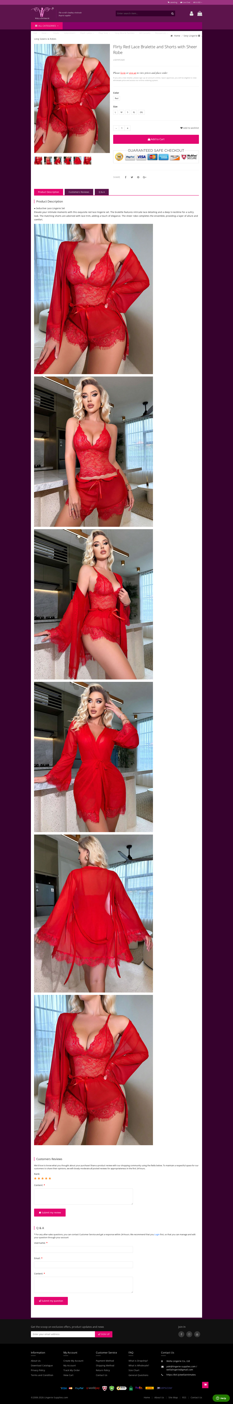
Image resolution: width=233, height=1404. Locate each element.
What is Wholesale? (139, 1365)
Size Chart (134, 1370)
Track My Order (71, 1370)
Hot (35, 32)
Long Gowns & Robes (45, 38)
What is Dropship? (138, 1360)
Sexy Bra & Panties (124, 32)
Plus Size (104, 32)
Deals (56, 32)
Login (157, 1234)
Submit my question (52, 1300)
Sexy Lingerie (191, 35)
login (123, 72)
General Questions (138, 1375)
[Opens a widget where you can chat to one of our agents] (221, 1398)
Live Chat (186, 2)
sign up (132, 72)
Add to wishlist (191, 127)
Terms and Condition (42, 1375)
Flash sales (86, 32)
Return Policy (103, 1370)
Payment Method (105, 1360)
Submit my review (51, 1212)
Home (177, 35)
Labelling (173, 2)
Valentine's (69, 32)
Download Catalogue (42, 1365)
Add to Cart (157, 139)
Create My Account (73, 1360)
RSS (184, 1397)
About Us (36, 1360)
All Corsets (144, 32)
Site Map (173, 1397)
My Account (69, 1365)
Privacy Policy (38, 1370)
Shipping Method (105, 1365)
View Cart (68, 1375)
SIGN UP (105, 1334)
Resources (161, 32)
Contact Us (101, 1375)
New (44, 32)
